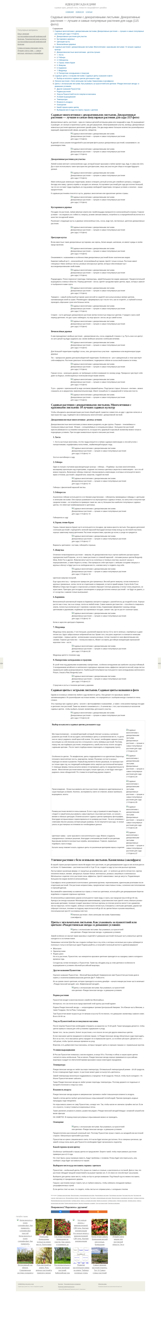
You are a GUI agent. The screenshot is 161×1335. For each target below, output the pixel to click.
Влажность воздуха (65, 102)
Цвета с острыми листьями (88, 1200)
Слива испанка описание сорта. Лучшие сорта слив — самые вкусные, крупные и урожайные (30, 50)
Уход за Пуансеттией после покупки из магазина (76, 94)
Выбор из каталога (102, 1200)
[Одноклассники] (98, 1211)
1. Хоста (60, 54)
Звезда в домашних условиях (86, 1203)
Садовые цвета (112, 1200)
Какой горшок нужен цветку (68, 107)
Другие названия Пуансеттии (68, 89)
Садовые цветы (75, 1200)
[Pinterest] (79, 1211)
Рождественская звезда (71, 1203)
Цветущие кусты (63, 41)
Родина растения (64, 91)
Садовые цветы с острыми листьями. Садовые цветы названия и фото (83, 75)
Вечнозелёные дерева (72, 1198)
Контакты (60, 1284)
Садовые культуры (139, 1198)
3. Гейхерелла (62, 60)
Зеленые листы (132, 1200)
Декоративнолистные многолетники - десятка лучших (78, 52)
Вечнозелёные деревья (66, 44)
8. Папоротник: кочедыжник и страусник (73, 73)
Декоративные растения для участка (72, 36)
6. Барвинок (61, 68)
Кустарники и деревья (66, 39)
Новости (80, 11)
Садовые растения (84, 1198)
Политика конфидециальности (66, 1286)
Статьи (89, 11)
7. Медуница (62, 70)
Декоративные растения (102, 1195)
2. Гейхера (61, 57)
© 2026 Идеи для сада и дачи (26, 1284)
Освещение (61, 104)
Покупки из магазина (114, 1203)
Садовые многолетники (63, 1195)
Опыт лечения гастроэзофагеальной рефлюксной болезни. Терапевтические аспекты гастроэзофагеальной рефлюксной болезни (32, 39)
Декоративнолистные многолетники (61, 1200)
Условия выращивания (66, 96)
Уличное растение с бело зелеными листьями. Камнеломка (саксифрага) (84, 81)
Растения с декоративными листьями (100, 1198)
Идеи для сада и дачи (80, 4)
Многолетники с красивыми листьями (122, 1198)
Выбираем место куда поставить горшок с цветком (77, 110)
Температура (62, 99)
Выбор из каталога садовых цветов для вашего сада (78, 78)
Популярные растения (115, 1195)
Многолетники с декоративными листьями (82, 1195)
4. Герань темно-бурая (66, 62)
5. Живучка (61, 65)
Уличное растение (122, 1200)
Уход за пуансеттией (101, 1203)
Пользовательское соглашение (72, 1284)
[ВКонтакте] (60, 1211)
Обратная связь (102, 1284)
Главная (70, 11)
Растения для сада (127, 1195)
